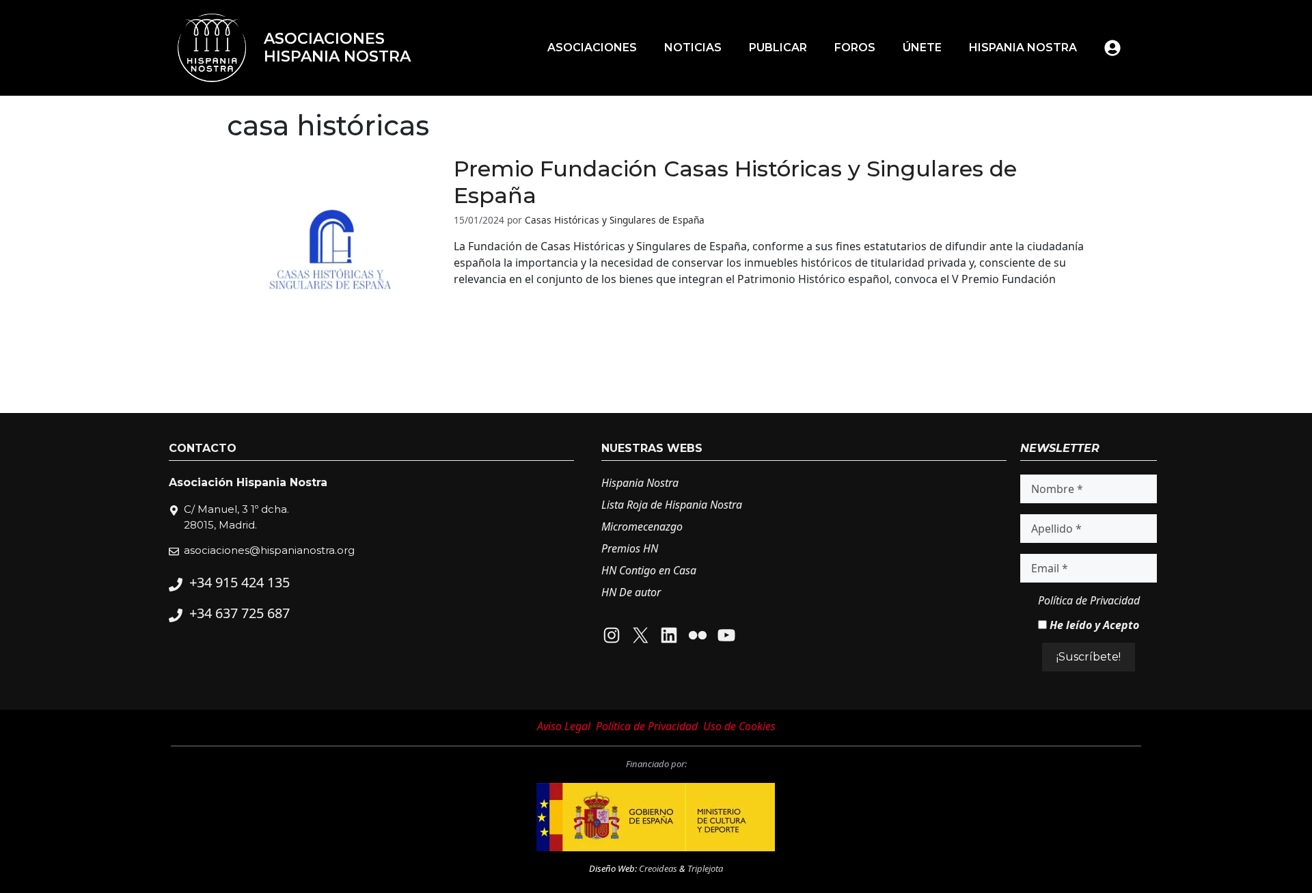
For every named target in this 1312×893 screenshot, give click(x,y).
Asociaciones (592, 47)
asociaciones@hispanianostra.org (269, 550)
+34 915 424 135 (239, 582)
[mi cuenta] (1112, 48)
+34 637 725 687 (239, 613)
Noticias (693, 47)
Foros (854, 47)
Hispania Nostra (1023, 47)
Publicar (778, 47)
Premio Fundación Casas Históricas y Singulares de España (735, 181)
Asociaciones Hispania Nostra (337, 47)
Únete (922, 47)
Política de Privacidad (1089, 600)
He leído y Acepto (1093, 625)
